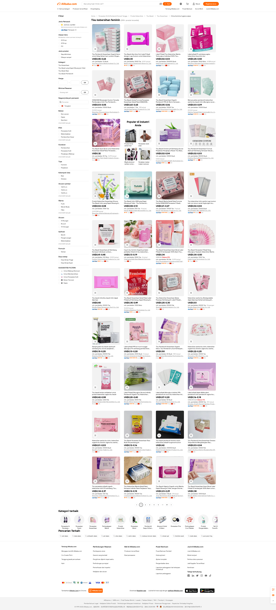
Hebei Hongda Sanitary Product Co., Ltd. (169, 450)
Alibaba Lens (73, 590)
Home (93, 16)
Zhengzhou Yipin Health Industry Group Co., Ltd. (106, 158)
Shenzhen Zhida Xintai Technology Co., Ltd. (106, 496)
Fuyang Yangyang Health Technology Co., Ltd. (170, 161)
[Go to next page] (171, 505)
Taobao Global (147, 600)
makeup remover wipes (149, 536)
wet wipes (65, 536)
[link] (273, 589)
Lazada (138, 600)
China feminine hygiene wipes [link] (181, 16)
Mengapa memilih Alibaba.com (71, 551)
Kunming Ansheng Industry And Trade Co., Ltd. (138, 450)
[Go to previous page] (137, 505)
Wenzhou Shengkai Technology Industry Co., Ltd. (202, 63)
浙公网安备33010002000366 (173, 607)
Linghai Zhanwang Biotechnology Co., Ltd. (138, 496)
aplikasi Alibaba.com (175, 590)
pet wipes (106, 536)
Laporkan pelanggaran (163, 573)
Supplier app (141, 590)
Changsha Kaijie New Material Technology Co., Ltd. (138, 259)
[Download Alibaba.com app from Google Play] (207, 590)
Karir (62, 563)
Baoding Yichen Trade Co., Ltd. (102, 450)
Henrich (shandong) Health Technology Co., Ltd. (138, 356)
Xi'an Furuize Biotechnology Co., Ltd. (168, 402)
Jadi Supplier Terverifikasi (195, 563)
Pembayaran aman (99, 551)
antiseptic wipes (92, 536)
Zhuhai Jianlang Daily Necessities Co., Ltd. (106, 402)
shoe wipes (118, 536)
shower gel (165, 536)
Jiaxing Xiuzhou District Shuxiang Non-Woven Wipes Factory (202, 450)
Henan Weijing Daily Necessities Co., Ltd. (137, 210)
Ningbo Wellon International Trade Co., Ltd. (202, 496)
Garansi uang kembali (100, 555)
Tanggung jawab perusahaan (70, 559)
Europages (169, 600)
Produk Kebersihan (136, 16)
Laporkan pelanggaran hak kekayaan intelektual (168, 568)
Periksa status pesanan (195, 559)
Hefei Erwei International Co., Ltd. (167, 63)
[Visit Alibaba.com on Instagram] (201, 575)
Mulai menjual (192, 555)
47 (167, 505)
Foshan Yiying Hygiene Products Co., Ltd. (106, 259)
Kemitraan (190, 567)
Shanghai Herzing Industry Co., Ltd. (167, 307)
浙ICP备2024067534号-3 (193, 607)
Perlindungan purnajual (100, 563)
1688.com (116, 600)
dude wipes (193, 536)
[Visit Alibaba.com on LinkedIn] (193, 575)
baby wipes (77, 536)
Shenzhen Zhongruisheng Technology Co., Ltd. (106, 112)
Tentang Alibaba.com (68, 546)
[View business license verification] (157, 607)
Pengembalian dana (162, 563)
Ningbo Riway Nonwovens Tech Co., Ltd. (105, 307)
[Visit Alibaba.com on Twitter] (197, 575)
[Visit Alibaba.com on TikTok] (210, 575)
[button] (160, 4)
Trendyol (161, 600)
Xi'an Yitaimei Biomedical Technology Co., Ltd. (170, 356)
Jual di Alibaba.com (193, 551)
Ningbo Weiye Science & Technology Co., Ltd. (138, 402)
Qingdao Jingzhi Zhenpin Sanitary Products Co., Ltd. (202, 404)
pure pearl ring (207, 536)
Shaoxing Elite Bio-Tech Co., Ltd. (102, 356)
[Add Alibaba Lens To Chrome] (95, 590)
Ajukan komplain (161, 559)
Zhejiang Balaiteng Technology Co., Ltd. (137, 310)
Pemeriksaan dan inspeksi (101, 567)
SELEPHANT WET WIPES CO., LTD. (199, 210)
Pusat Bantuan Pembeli (163, 551)
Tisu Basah (150, 16)
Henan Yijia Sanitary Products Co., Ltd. (168, 210)
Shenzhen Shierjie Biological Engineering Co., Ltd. (106, 213)
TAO (154, 600)
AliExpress (107, 600)
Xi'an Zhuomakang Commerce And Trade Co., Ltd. (170, 261)
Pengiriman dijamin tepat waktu (103, 559)
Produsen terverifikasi (131, 551)
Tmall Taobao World (127, 600)
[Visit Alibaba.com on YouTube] (206, 575)
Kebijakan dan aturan (100, 571)
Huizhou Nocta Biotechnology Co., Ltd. (201, 158)
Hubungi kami (160, 555)
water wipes (132, 536)
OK (85, 82)
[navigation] (73, 261)
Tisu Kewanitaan (162, 16)
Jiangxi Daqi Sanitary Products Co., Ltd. (137, 109)
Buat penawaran (129, 555)
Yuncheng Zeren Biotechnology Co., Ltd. (105, 63)
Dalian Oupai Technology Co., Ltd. (199, 259)
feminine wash (179, 536)
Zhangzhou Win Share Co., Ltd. (198, 356)
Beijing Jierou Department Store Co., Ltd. (137, 63)
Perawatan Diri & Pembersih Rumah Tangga (113, 16)
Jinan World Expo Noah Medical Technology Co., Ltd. (170, 496)
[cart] (187, 4)
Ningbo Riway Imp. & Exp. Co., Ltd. (199, 307)
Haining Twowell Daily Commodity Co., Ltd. (202, 112)
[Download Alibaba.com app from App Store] (191, 590)
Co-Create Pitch (66, 555)
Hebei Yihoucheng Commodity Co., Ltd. (169, 109)
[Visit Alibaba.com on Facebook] (188, 575)
